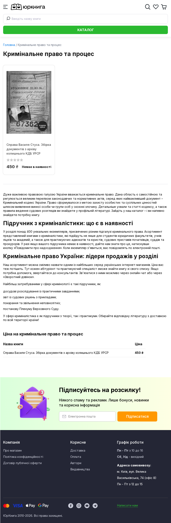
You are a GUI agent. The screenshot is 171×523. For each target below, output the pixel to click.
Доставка (77, 450)
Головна (9, 45)
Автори (75, 463)
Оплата (75, 457)
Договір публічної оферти (22, 463)
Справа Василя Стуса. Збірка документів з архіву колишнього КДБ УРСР (28, 149)
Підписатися (137, 416)
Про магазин (12, 450)
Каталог (85, 30)
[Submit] (7, 18)
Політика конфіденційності (23, 457)
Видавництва (80, 469)
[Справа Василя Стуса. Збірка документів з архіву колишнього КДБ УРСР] (28, 102)
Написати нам (127, 505)
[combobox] (85, 19)
